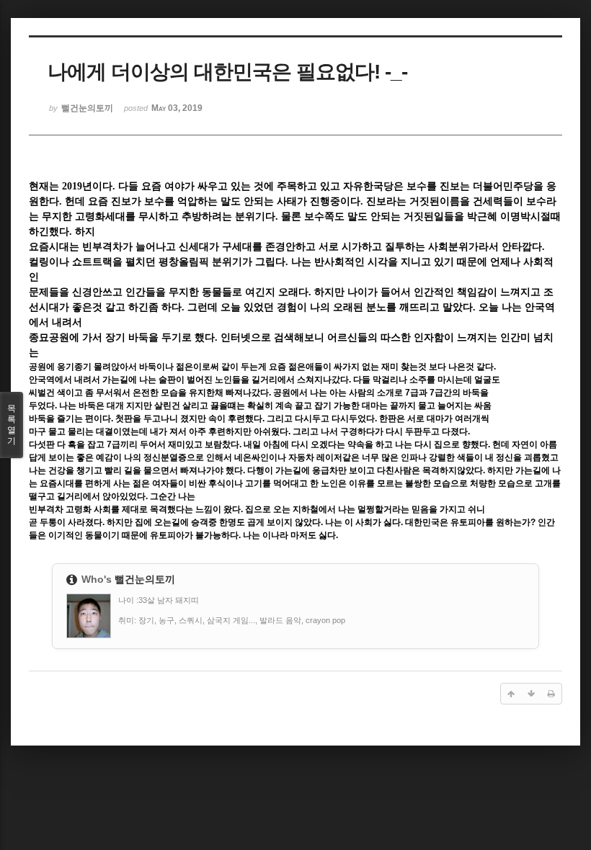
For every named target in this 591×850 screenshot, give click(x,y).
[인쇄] (551, 694)
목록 (11, 424)
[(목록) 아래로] (531, 694)
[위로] (511, 694)
